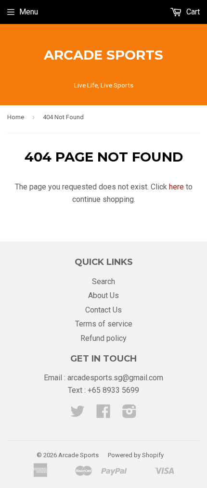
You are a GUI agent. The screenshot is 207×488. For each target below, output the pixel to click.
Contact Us (103, 309)
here (176, 186)
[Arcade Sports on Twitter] (77, 414)
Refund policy (103, 338)
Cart (192, 11)
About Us (103, 295)
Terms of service (103, 323)
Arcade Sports (103, 55)
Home (15, 117)
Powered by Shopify (136, 455)
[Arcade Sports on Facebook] (103, 414)
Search (103, 281)
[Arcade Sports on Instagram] (129, 414)
